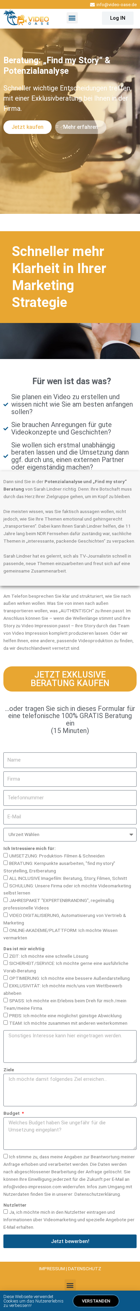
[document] (70, 655)
